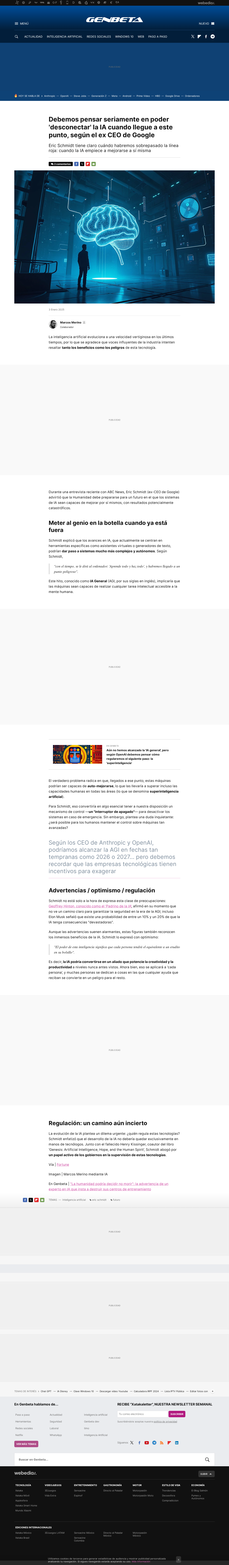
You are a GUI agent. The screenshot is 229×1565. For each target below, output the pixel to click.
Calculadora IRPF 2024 (146, 1391)
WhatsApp (56, 1434)
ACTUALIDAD (33, 36)
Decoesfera (168, 1495)
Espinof (78, 1495)
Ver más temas (26, 1444)
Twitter (193, 36)
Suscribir (176, 1414)
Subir (204, 1474)
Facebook (206, 36)
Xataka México (23, 1532)
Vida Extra (50, 1495)
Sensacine (80, 1490)
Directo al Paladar (113, 1490)
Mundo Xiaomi (23, 1510)
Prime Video (143, 95)
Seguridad (56, 1421)
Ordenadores (192, 95)
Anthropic (49, 95)
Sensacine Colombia (80, 1539)
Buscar (207, 1459)
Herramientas (23, 1421)
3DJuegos (50, 1490)
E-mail (93, 164)
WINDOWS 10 (124, 36)
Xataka (19, 1490)
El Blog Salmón (199, 1490)
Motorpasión (140, 1490)
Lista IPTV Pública (175, 1391)
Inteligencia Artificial (96, 1434)
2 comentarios (62, 164)
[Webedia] (25, 1473)
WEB (141, 36)
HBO (157, 95)
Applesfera (21, 1500)
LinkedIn (177, 1442)
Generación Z (98, 95)
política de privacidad (165, 1421)
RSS (162, 1442)
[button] (72, 322)
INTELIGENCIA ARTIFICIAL (64, 36)
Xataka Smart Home (26, 1505)
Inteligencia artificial (74, 1199)
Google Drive (172, 95)
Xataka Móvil (22, 1495)
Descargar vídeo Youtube (114, 1391)
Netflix (19, 1434)
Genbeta (114, 19)
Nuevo (204, 23)
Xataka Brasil (22, 1537)
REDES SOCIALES (99, 36)
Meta (114, 95)
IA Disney (62, 1391)
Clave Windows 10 (84, 1391)
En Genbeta (112, 746)
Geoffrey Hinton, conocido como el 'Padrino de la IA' (90, 906)
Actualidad (56, 1414)
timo (86, 1428)
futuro (116, 1199)
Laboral (54, 1428)
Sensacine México (84, 1532)
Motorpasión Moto (143, 1495)
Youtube (147, 1442)
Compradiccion (170, 1500)
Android (127, 95)
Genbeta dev (91, 1421)
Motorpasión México (140, 1534)
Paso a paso (22, 1414)
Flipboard (199, 36)
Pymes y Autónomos (197, 1497)
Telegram (212, 36)
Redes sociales (24, 1428)
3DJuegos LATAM (55, 1532)
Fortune (63, 1165)
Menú (24, 23)
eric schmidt (99, 1199)
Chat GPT (46, 1391)
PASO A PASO (157, 36)
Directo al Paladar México (113, 1534)
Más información (141, 1561)
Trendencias (169, 1490)
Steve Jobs (80, 95)
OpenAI (64, 95)
